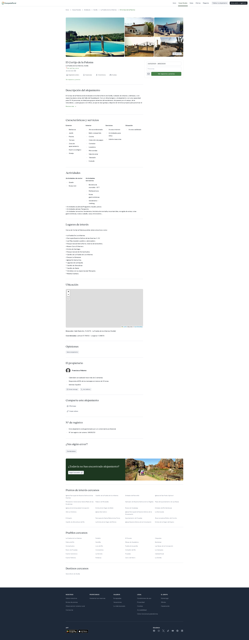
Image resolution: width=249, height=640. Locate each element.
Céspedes (158, 538)
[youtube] (173, 631)
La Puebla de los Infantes (74, 538)
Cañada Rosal (159, 554)
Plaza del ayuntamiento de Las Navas (167, 502)
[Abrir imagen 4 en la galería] (139, 47)
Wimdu (163, 602)
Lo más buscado (119, 606)
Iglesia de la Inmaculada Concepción (77, 508)
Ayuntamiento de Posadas (133, 518)
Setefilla (98, 542)
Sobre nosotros (71, 598)
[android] (71, 631)
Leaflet (125, 326)
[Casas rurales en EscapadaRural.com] (9, 3)
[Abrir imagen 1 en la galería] (95, 37)
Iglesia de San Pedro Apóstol (164, 495)
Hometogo (165, 598)
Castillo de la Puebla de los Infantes (107, 495)
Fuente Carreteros (71, 554)
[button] (105, 308)
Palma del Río (70, 542)
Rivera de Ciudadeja (131, 508)
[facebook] (154, 631)
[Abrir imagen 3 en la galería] (168, 27)
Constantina (99, 550)
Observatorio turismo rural (75, 606)
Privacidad (141, 602)
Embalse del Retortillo (132, 495)
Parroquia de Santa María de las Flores (108, 518)
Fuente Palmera (71, 558)
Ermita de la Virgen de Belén (104, 508)
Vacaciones (117, 602)
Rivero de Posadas (72, 550)
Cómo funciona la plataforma (147, 614)
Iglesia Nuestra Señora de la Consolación (138, 522)
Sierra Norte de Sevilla (73, 574)
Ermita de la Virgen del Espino (164, 522)
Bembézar (158, 542)
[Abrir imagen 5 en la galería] (168, 47)
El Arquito (69, 518)
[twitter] (163, 631)
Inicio (174, 3)
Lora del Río (99, 546)
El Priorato (128, 538)
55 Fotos (178, 53)
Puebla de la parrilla (131, 546)
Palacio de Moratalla (102, 502)
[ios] (83, 631)
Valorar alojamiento (72, 352)
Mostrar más (70, 106)
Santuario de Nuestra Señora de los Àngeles (139, 502)
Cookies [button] (140, 606)
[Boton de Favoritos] (178, 22)
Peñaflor (98, 538)
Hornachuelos (70, 546)
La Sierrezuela (159, 512)
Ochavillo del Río (130, 550)
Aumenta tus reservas (97, 598)
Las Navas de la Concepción (164, 546)
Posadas (128, 554)
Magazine (206, 3)
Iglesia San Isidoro (101, 512)
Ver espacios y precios (166, 74)
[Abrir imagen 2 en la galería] (139, 27)
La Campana (159, 550)
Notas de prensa (72, 602)
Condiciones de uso (144, 598)
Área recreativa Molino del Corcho (166, 518)
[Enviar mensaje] (148, 74)
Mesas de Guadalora (132, 542)
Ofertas (198, 3)
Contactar (69, 610)
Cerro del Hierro (130, 558)
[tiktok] (168, 631)
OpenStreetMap (138, 326)
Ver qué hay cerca (73, 68)
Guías (191, 3)
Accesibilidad (142, 610)
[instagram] (159, 631)
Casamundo (165, 606)
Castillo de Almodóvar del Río (75, 522)
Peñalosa (98, 558)
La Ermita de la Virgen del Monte (106, 522)
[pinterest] (177, 631)
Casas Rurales (182, 3)
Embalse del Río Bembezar (163, 508)
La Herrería (99, 554)
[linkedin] (182, 631)
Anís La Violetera (71, 512)
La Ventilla (158, 558)
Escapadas (117, 598)
